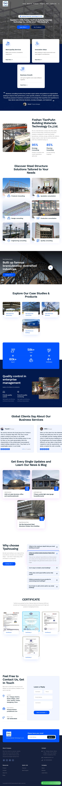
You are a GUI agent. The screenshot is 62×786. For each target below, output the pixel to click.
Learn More (23, 27)
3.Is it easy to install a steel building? (39, 568)
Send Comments (41, 712)
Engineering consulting (18, 240)
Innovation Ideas (41, 49)
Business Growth (26, 75)
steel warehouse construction (10, 314)
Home (24, 3)
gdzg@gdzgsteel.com (48, 757)
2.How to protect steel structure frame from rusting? (42, 553)
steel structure (7, 492)
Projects (42, 3)
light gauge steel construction (29, 314)
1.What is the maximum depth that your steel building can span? (42, 547)
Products (35, 3)
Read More (8, 59)
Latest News (44, 772)
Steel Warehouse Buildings (29, 331)
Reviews (43, 770)
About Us (29, 3)
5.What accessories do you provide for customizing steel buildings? (40, 580)
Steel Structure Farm (24, 522)
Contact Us (53, 3)
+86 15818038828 (12, 718)
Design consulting (17, 218)
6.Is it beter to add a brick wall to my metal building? (41, 586)
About (43, 768)
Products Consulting (18, 196)
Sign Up (50, 737)
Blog (47, 3)
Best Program (25, 770)
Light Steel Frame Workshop (49, 314)
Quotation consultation (48, 196)
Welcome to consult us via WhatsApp (51, 783)
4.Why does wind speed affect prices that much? (41, 573)
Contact (4, 770)
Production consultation (48, 218)
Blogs (4, 775)
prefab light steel (38, 492)
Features (24, 768)
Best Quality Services (13, 49)
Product (4, 768)
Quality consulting (46, 240)
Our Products (37, 27)
